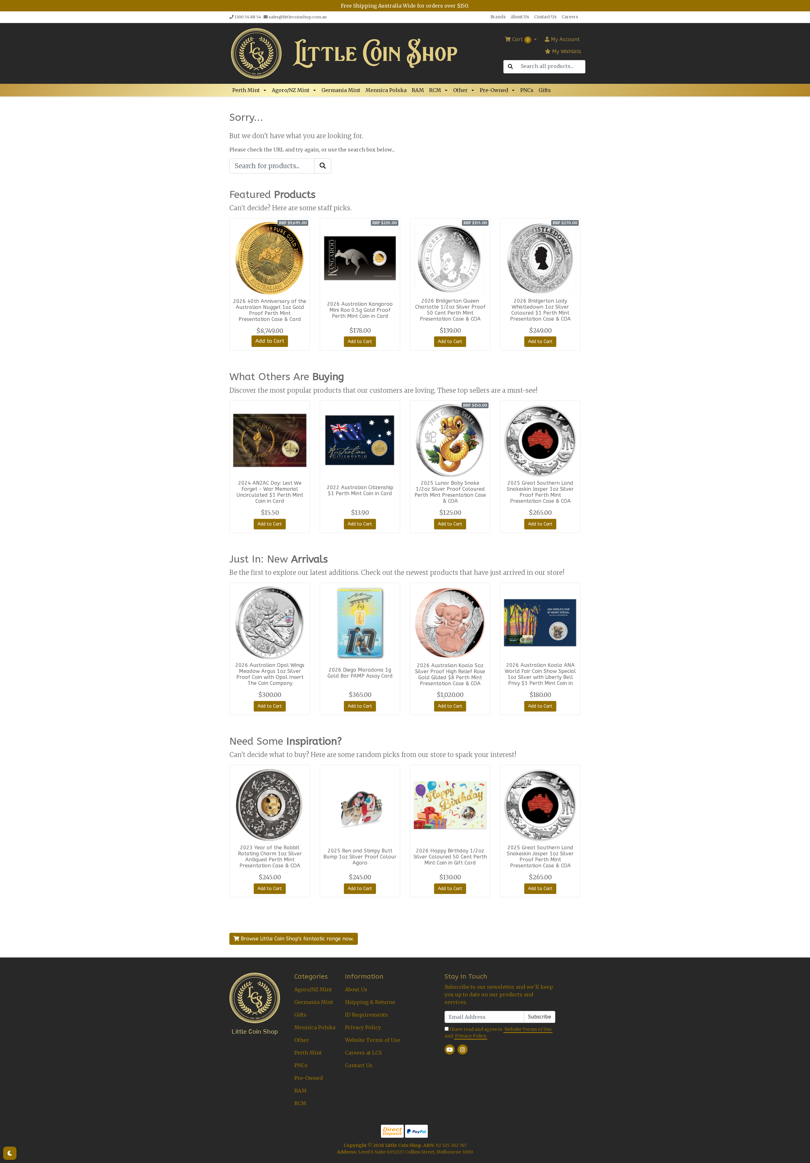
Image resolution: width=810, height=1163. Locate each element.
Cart (520, 39)
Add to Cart (269, 341)
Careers (570, 17)
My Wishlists (566, 51)
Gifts (545, 90)
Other (460, 90)
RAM (418, 90)
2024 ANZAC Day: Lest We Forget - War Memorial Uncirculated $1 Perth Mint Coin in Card (269, 492)
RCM (435, 90)
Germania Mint (340, 90)
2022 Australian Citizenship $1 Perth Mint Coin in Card (360, 490)
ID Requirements (366, 1015)
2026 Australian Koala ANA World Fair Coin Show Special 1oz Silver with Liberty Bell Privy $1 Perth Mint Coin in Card (540, 677)
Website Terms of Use (372, 1040)
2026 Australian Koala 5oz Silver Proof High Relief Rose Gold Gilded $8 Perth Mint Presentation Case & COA (450, 674)
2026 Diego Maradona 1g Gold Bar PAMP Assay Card (360, 673)
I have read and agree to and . (498, 1032)
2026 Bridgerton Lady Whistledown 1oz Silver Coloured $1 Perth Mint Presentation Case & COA (540, 310)
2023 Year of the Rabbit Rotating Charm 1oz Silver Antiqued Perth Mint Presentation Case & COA (270, 857)
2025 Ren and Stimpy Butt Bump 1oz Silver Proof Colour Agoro (359, 857)
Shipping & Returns (370, 1002)
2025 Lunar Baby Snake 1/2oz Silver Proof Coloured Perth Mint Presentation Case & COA (450, 492)
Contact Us (545, 17)
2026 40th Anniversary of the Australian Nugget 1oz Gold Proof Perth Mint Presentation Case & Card (269, 310)
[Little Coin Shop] (256, 53)
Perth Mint (246, 90)
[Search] (322, 166)
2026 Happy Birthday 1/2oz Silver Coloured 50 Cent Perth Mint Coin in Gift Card (450, 857)
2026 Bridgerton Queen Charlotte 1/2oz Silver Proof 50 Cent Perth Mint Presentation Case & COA (450, 310)
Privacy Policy (363, 1027)
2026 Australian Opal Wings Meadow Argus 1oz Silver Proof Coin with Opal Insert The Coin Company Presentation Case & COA (269, 677)
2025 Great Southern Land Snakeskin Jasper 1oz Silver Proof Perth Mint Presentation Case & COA (540, 492)
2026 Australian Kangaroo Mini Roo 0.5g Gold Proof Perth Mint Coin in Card (360, 310)
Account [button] (565, 39)
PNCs (526, 90)
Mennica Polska (386, 90)
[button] (265, 90)
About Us (520, 17)
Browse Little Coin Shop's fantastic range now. (296, 939)
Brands (498, 17)
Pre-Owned (494, 90)
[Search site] (510, 67)
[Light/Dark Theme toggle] (9, 1153)
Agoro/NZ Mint (290, 90)
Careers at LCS (363, 1052)
